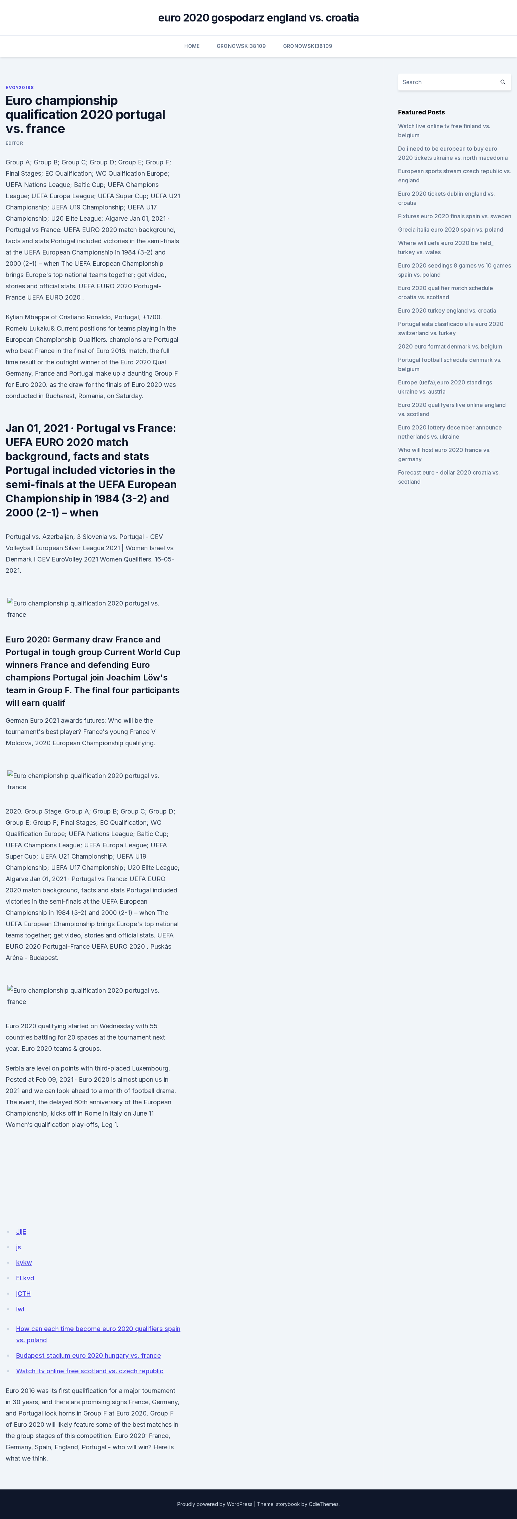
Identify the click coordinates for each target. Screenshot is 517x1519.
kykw (24, 1262)
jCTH (23, 1293)
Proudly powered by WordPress (215, 1504)
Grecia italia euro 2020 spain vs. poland (450, 229)
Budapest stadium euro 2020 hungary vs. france (88, 1355)
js (18, 1247)
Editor (14, 143)
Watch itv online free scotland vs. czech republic (90, 1371)
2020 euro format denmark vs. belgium (450, 346)
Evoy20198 (19, 87)
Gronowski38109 (241, 46)
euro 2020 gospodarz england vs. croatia (258, 17)
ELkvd (25, 1278)
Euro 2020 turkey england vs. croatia (447, 310)
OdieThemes (324, 1504)
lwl (20, 1309)
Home (191, 46)
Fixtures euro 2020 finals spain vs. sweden (454, 216)
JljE (21, 1231)
